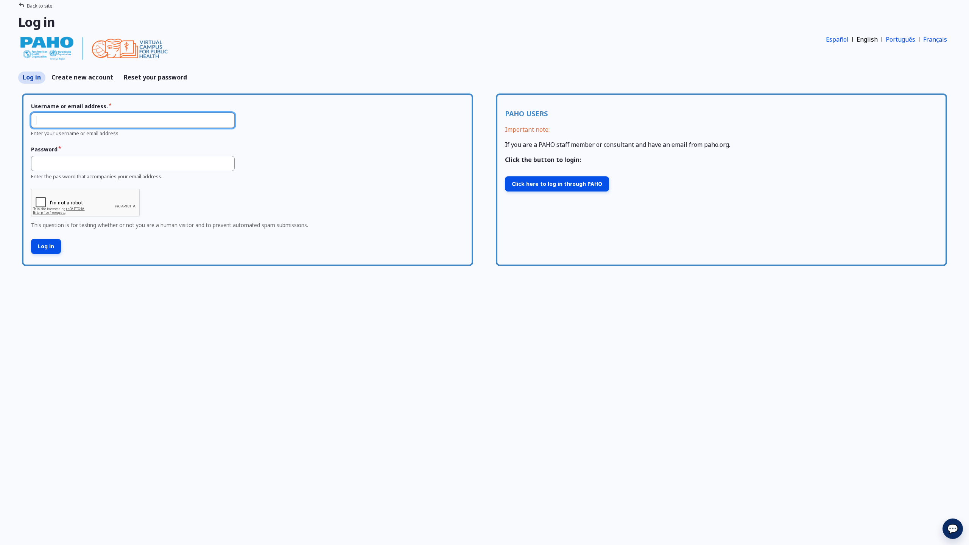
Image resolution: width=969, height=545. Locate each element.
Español (837, 39)
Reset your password (155, 77)
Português (900, 39)
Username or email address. (69, 106)
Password (44, 149)
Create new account (82, 77)
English (867, 39)
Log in (32, 77)
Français (935, 39)
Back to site (40, 5)
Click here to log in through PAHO (557, 183)
